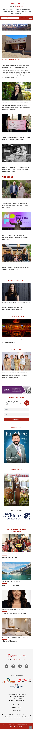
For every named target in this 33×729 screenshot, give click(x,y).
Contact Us (16, 705)
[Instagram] (26, 666)
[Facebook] (13, 666)
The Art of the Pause (9, 641)
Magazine (13, 339)
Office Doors (12, 610)
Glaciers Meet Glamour (10, 585)
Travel (10, 582)
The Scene (5, 200)
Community (5, 134)
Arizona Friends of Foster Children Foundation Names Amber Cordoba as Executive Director (16, 108)
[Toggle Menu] (30, 18)
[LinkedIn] (20, 666)
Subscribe (16, 419)
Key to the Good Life (8, 637)
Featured (14, 62)
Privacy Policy (16, 708)
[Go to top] (30, 727)
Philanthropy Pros (13, 102)
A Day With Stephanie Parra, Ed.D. (14, 613)
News (9, 164)
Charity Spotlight (7, 554)
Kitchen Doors (6, 339)
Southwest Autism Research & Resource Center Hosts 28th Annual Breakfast (15, 238)
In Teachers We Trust (9, 557)
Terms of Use (17, 710)
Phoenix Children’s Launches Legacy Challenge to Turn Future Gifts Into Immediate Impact (15, 170)
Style (16, 372)
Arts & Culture (6, 62)
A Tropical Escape (8, 343)
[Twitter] (6, 666)
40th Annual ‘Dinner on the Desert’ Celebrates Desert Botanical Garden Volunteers (15, 206)
